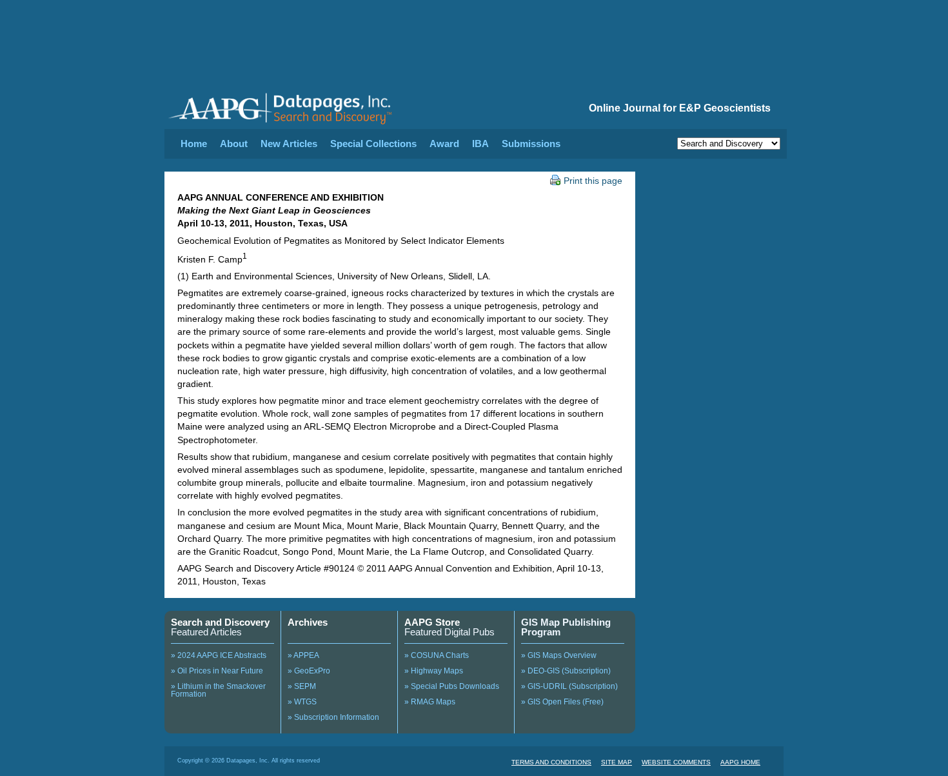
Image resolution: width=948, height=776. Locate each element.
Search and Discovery (220, 622)
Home (194, 143)
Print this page (593, 180)
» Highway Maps (433, 670)
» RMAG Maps (429, 701)
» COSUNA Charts (436, 655)
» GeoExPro (309, 670)
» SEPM (302, 686)
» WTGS (302, 701)
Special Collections (373, 143)
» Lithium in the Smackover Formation (218, 690)
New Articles (289, 143)
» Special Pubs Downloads (451, 686)
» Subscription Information (333, 717)
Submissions (531, 143)
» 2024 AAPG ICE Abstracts (218, 655)
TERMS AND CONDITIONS (551, 762)
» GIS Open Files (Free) (562, 701)
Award (444, 143)
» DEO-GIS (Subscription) (566, 670)
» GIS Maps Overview (559, 655)
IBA (480, 143)
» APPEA (303, 655)
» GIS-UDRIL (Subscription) (569, 686)
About (234, 143)
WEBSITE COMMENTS (676, 762)
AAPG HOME (740, 762)
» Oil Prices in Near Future (217, 670)
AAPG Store (432, 622)
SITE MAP (616, 762)
